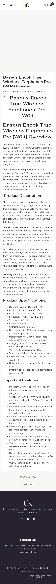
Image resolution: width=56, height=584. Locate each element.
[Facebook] (28, 519)
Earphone (25, 91)
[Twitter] (34, 519)
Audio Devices (11, 91)
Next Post (28, 484)
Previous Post (28, 476)
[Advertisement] (28, 40)
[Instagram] (22, 519)
